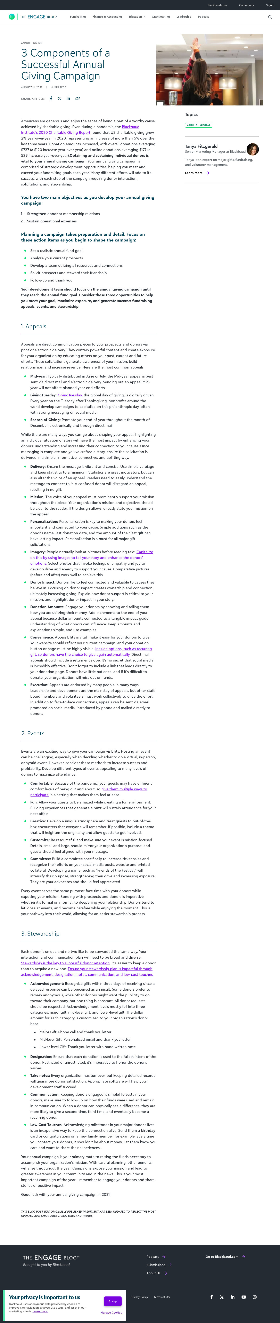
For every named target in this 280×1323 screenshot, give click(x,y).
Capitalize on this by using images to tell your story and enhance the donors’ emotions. (91, 557)
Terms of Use (162, 1297)
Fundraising (78, 16)
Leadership (183, 16)
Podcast (203, 16)
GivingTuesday (70, 395)
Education (135, 16)
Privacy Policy (139, 1297)
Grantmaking (161, 16)
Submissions (156, 1265)
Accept (112, 1301)
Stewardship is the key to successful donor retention (65, 963)
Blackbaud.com (217, 5)
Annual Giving (199, 125)
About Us (153, 1273)
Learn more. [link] (40, 1311)
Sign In (270, 5)
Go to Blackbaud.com (222, 1256)
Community (246, 5)
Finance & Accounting (107, 16)
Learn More (194, 173)
